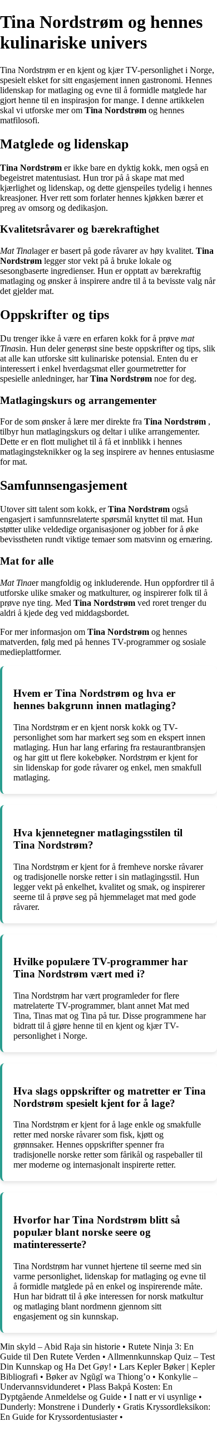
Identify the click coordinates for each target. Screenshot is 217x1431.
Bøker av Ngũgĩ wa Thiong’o (98, 1376)
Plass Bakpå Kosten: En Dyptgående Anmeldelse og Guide (86, 1391)
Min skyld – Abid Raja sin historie (60, 1346)
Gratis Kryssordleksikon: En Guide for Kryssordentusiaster (105, 1412)
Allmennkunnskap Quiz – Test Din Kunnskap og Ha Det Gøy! (107, 1361)
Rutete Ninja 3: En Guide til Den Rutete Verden (97, 1351)
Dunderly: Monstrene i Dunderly (57, 1406)
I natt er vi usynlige (162, 1396)
